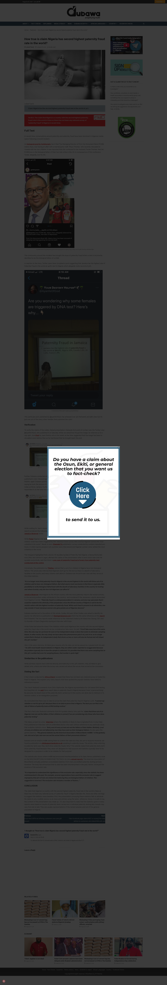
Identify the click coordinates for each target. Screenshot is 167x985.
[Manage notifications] (3, 981)
